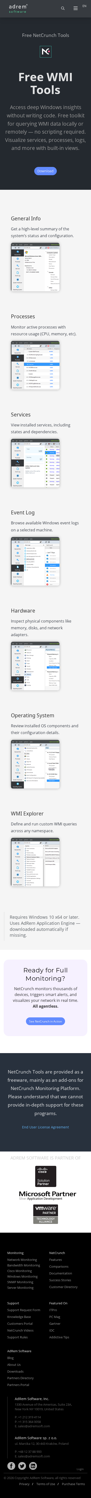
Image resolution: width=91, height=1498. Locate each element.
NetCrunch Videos (20, 1330)
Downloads (15, 1371)
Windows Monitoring (22, 1276)
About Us (14, 1364)
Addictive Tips (59, 1337)
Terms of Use (45, 1484)
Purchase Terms (73, 1484)
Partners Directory (20, 1378)
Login (80, 1469)
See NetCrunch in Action (45, 1021)
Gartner (54, 1323)
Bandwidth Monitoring (23, 1265)
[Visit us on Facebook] (11, 1466)
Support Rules (17, 1337)
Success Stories (60, 1280)
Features (55, 1259)
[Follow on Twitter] (22, 1466)
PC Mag (54, 1317)
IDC (51, 1330)
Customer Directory (63, 1287)
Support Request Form (23, 1310)
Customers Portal (20, 1323)
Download (45, 171)
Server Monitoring (20, 1287)
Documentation (60, 1273)
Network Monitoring (22, 1259)
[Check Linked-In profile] (33, 1466)
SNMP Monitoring (20, 1282)
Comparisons (58, 1266)
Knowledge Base (19, 1317)
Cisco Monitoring (19, 1271)
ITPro (53, 1310)
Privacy (24, 1484)
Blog (10, 1358)
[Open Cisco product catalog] (45, 1176)
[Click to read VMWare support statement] (45, 1214)
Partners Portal (18, 1385)
